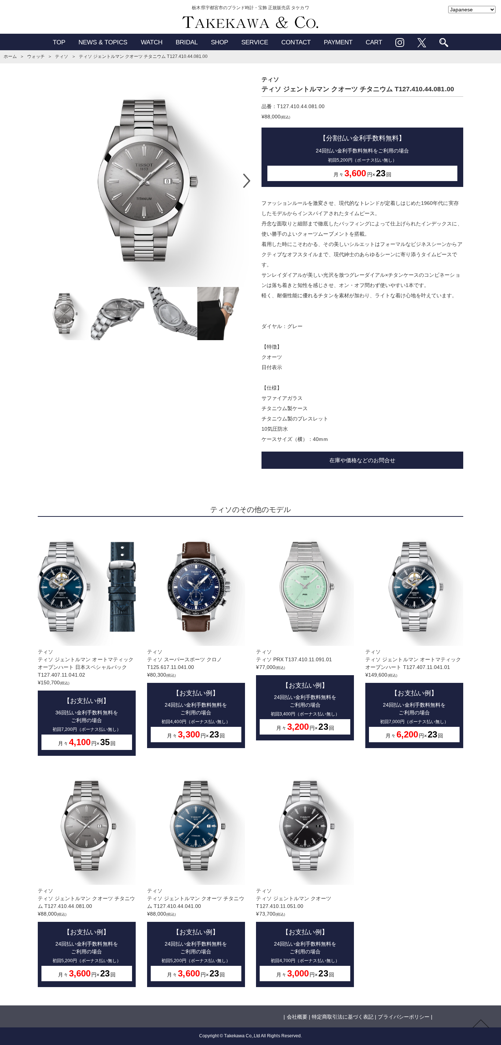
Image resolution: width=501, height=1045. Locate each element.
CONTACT (295, 42)
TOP (59, 42)
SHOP (219, 42)
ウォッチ (36, 56)
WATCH (151, 42)
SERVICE (254, 42)
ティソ (61, 56)
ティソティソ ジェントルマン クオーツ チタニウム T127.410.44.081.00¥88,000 (86, 933)
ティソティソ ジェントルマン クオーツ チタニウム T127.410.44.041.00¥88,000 (195, 933)
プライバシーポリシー (403, 1017)
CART (374, 42)
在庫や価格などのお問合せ (362, 460)
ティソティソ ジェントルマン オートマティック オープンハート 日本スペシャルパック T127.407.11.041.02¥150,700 (86, 698)
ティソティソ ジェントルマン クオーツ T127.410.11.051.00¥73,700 (297, 933)
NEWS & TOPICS (103, 42)
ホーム (10, 56)
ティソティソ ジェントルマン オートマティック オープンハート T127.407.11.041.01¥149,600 (413, 694)
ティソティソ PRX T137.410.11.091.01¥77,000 (297, 690)
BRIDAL (187, 42)
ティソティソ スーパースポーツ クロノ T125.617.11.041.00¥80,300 (188, 694)
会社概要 (297, 1017)
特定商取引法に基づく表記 (342, 1017)
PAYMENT (338, 42)
